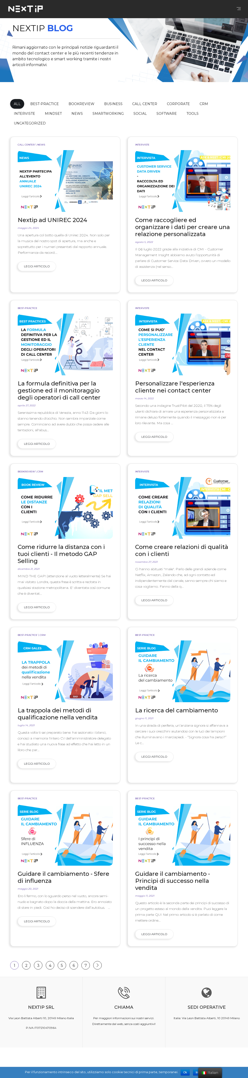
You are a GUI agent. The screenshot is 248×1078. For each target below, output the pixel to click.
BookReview (81, 104)
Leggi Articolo (37, 266)
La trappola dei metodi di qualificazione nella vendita (58, 714)
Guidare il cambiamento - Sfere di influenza (63, 877)
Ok (185, 1072)
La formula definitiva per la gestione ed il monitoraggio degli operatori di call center (59, 390)
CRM (204, 104)
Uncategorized (30, 123)
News (77, 113)
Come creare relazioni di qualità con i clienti (181, 550)
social (140, 113)
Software (166, 113)
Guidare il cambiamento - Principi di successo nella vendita (172, 880)
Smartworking (108, 113)
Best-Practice (44, 104)
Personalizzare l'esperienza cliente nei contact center (175, 387)
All (17, 104)
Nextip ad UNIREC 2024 (52, 219)
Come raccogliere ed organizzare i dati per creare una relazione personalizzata (182, 227)
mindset (53, 113)
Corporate (178, 104)
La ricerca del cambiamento (176, 710)
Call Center (144, 104)
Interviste (24, 113)
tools (192, 113)
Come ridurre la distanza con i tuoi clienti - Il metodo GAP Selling (61, 553)
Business (113, 104)
